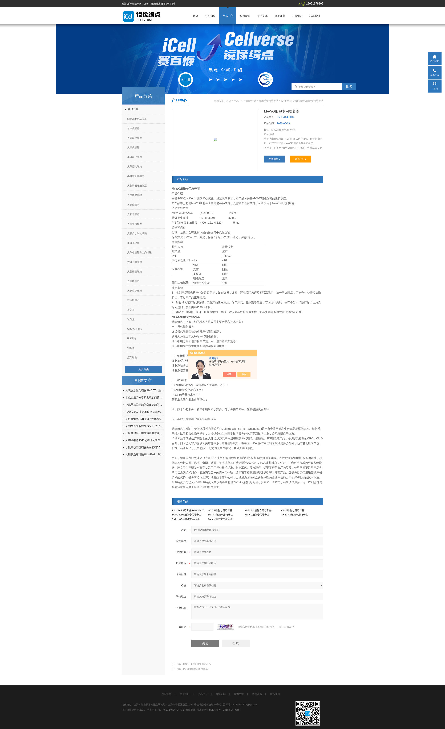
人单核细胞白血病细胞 (139, 252)
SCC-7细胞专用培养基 (220, 518)
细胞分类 (133, 109)
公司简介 (210, 15)
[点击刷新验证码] (225, 627)
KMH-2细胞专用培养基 (257, 514)
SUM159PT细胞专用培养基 (186, 514)
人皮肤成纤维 (134, 195)
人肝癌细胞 (133, 281)
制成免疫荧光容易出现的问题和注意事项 (145, 397)
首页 (195, 15)
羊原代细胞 (133, 128)
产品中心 (227, 15)
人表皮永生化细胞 (137, 233)
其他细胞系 (133, 300)
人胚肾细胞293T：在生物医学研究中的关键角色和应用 (145, 418)
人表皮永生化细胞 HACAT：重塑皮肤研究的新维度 (145, 390)
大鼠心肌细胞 (134, 262)
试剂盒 (131, 319)
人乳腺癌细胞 (134, 271)
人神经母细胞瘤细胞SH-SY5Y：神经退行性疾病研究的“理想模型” (145, 425)
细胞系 (131, 348)
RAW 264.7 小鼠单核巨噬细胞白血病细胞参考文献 (145, 411)
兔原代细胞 (133, 147)
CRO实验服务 (134, 328)
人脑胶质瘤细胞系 (137, 185)
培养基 (131, 309)
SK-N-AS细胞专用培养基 (294, 514)
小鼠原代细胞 (134, 157)
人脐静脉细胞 (134, 290)
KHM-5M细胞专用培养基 (258, 510)
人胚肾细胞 (133, 214)
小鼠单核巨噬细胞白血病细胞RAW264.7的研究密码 (145, 404)
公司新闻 (245, 15)
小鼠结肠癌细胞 (135, 176)
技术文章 (262, 15)
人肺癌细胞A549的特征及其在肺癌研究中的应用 (145, 440)
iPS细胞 (131, 338)
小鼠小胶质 (133, 242)
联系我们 (314, 15)
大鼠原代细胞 (134, 166)
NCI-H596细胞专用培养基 (186, 518)
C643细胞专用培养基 (292, 510)
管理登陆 (190, 709)
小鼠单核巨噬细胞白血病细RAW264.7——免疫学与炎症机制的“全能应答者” (145, 447)
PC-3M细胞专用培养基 (195, 669)
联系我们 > (300, 159)
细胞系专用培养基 (137, 118)
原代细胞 (132, 357)
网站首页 (166, 694)
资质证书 (280, 15)
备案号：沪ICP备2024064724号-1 (165, 709)
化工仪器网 (215, 709)
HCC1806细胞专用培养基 (197, 664)
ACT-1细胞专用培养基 (220, 510)
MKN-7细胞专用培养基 (220, 514)
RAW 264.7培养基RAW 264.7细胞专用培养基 (196, 510)
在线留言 (297, 15)
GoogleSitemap (231, 709)
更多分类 (143, 369)
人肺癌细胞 (133, 204)
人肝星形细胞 (134, 223)
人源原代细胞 (134, 137)
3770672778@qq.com (245, 704)
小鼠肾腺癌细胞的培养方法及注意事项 (145, 433)
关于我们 (184, 694)
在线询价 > (274, 159)
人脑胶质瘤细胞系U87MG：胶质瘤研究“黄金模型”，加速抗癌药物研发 (145, 454)
